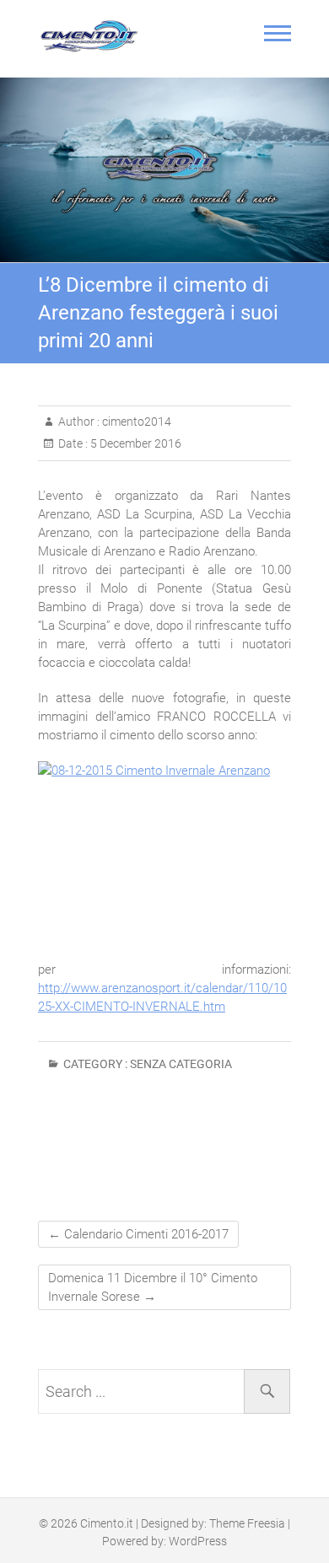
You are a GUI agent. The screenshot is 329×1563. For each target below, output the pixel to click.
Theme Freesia (247, 1523)
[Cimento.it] (93, 36)
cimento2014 (135, 421)
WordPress (198, 1541)
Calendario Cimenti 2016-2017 (138, 1234)
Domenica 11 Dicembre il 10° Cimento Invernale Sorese (152, 1287)
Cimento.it (106, 1523)
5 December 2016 (134, 443)
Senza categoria (181, 1064)
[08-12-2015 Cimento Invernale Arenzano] (164, 852)
